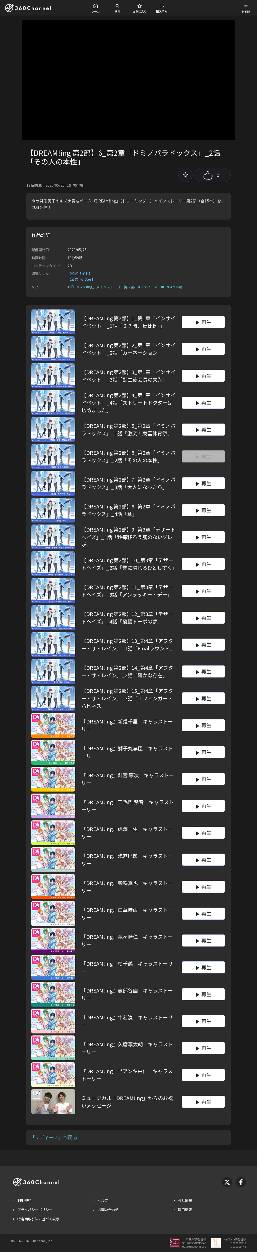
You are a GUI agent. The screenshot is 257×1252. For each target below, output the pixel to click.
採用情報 (185, 1209)
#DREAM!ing (171, 286)
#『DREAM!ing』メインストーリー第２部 (101, 286)
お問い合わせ (108, 1209)
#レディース (147, 286)
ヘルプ (103, 1200)
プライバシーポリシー (34, 1209)
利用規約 (24, 1200)
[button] (95, 8)
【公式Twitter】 (81, 279)
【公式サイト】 (80, 273)
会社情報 (185, 1200)
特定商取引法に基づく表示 (38, 1218)
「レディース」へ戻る (53, 1137)
